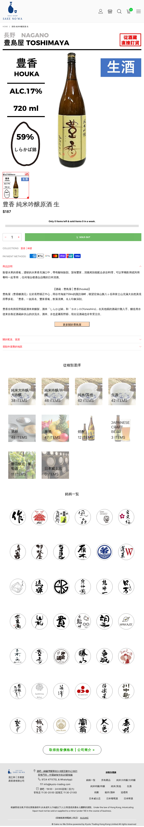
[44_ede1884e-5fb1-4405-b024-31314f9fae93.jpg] (126, 587)
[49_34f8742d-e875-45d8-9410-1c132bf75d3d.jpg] (18, 691)
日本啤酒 (128, 798)
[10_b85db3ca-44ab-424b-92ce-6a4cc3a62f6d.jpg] (126, 517)
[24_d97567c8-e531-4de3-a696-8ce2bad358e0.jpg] (83, 726)
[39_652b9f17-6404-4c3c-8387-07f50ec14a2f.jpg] (126, 621)
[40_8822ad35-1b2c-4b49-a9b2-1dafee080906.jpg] (61, 621)
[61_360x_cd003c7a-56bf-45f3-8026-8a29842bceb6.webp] (18, 726)
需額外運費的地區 (12, 346)
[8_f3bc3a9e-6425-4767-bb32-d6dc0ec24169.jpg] (83, 552)
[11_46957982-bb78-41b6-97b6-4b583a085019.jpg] (126, 552)
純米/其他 (116, 786)
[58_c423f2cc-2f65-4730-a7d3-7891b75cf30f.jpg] (39, 587)
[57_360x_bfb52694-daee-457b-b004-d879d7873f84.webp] (18, 587)
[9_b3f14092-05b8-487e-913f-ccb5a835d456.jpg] (104, 552)
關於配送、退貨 (11, 339)
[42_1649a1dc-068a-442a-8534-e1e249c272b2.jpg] (83, 587)
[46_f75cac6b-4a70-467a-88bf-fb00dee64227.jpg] (104, 587)
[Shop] (110, 11)
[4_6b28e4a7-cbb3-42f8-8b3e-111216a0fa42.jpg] (39, 517)
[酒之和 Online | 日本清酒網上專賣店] (12, 11)
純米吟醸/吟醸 (97, 786)
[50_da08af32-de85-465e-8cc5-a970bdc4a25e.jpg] (39, 691)
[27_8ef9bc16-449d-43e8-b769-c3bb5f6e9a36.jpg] (83, 517)
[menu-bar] (138, 11)
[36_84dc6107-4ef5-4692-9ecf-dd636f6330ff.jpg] (61, 517)
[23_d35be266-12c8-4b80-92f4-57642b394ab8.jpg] (83, 656)
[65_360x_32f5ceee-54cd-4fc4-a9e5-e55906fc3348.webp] (104, 726)
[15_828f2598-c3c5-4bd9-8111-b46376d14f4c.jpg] (83, 621)
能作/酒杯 (110, 792)
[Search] (119, 11)
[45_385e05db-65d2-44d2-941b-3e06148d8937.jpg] (39, 621)
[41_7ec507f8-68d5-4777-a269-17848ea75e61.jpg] (18, 656)
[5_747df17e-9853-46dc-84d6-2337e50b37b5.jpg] (104, 691)
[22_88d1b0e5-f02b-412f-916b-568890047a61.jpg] (126, 656)
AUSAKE (84, 817)
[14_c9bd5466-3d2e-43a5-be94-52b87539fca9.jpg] (61, 656)
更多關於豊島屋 (72, 324)
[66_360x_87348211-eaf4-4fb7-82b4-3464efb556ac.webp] (126, 726)
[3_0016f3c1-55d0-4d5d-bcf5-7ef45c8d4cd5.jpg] (39, 552)
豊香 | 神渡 (26, 248)
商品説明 (7, 266)
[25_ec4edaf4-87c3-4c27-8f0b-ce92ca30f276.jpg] (126, 691)
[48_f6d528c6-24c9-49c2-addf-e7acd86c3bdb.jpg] (61, 587)
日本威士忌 (94, 798)
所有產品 (105, 780)
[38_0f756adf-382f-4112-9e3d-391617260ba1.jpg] (39, 656)
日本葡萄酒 (112, 798)
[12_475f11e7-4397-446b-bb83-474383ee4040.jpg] (104, 656)
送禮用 (124, 792)
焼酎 (96, 792)
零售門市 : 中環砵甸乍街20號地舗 (55, 774)
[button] (5, 237)
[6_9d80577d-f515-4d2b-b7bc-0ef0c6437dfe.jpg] (61, 691)
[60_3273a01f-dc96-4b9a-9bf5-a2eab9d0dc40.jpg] (104, 517)
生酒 (129, 786)
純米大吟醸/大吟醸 (126, 780)
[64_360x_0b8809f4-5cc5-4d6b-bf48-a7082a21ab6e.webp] (61, 726)
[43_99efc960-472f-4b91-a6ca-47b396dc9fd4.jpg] (18, 621)
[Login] (100, 11)
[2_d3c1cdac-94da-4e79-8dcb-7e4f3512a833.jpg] (18, 552)
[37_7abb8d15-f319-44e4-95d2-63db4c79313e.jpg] (104, 621)
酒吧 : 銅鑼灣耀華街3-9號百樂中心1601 (57, 771)
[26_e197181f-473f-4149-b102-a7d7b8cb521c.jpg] (83, 691)
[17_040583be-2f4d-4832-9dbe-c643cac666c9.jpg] (39, 726)
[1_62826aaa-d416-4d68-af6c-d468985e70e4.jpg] (18, 517)
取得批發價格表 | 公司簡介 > (72, 750)
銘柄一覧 (90, 780)
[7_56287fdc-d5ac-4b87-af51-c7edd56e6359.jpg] (61, 552)
